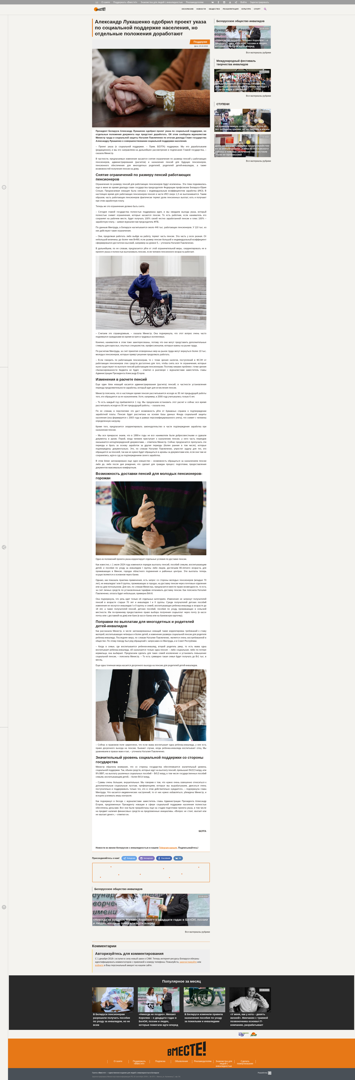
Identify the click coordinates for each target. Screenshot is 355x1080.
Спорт (257, 9)
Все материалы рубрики (197, 932)
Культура (246, 9)
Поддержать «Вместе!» (125, 2)
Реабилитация (231, 9)
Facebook (165, 858)
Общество (214, 9)
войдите (99, 965)
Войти (243, 2)
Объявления (181, 1061)
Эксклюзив (188, 9)
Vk (179, 858)
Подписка (160, 1061)
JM (269, 1073)
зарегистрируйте (188, 962)
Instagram (148, 858)
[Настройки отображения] (97, 2)
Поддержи (200, 41)
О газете (105, 2)
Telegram (130, 858)
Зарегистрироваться (260, 2)
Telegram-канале (168, 848)
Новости (201, 9)
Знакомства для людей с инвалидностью (162, 2)
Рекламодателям (194, 2)
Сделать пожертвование (245, 1062)
